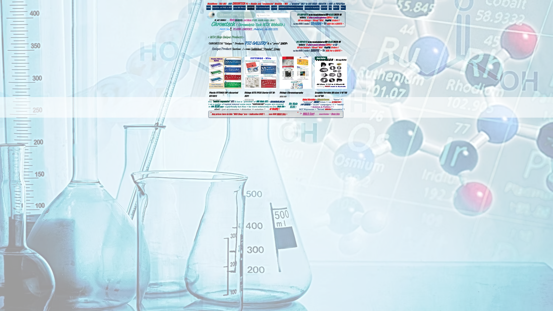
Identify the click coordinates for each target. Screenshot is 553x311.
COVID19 (307, 104)
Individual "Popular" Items (265, 49)
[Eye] (211, 15)
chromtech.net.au (277, 101)
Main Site (335, 114)
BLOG (217, 106)
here (221, 106)
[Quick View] (225, 73)
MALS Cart (308, 113)
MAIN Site (281, 114)
